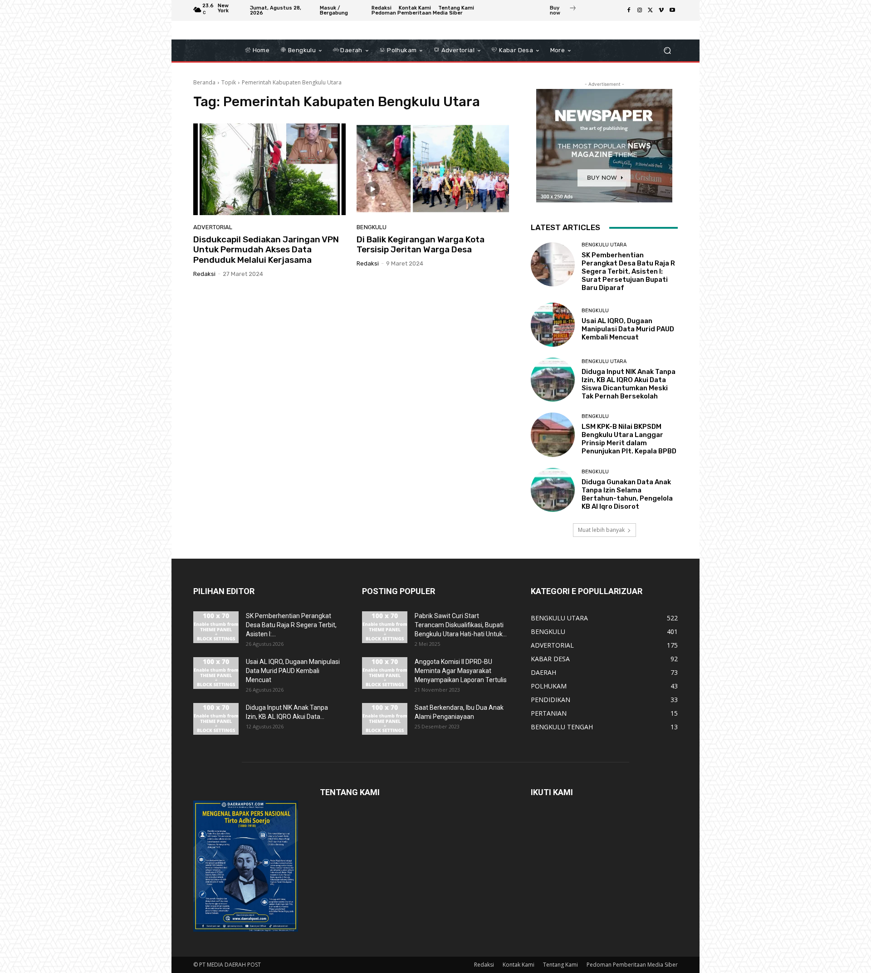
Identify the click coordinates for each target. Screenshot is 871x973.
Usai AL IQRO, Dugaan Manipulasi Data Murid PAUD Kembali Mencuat (628, 329)
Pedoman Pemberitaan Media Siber (632, 964)
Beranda (204, 82)
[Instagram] (639, 10)
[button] (667, 50)
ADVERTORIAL (212, 227)
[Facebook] (628, 10)
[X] (650, 10)
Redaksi (204, 273)
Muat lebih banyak (601, 530)
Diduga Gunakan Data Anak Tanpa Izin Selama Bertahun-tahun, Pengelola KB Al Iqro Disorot (627, 494)
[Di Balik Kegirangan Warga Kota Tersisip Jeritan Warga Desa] (433, 169)
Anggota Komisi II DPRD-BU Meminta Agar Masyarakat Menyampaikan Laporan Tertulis (461, 670)
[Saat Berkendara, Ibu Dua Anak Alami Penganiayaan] (384, 719)
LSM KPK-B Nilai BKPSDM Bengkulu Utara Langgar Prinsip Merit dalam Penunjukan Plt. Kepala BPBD (629, 439)
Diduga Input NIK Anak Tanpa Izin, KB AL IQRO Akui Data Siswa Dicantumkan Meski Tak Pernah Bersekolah (628, 384)
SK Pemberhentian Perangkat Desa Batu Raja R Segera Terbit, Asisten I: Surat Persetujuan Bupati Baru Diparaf (628, 271)
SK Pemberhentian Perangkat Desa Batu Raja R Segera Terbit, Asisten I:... (291, 625)
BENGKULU (372, 227)
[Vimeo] (661, 10)
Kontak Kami (518, 964)
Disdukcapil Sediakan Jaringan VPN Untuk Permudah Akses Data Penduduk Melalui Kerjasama (266, 249)
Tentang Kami (560, 964)
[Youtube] (672, 10)
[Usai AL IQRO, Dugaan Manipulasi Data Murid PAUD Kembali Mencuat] (553, 325)
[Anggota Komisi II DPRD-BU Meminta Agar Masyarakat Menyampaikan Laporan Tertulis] (384, 673)
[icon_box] (563, 11)
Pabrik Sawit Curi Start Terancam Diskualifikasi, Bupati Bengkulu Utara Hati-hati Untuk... (461, 625)
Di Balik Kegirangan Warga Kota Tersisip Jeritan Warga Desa (420, 244)
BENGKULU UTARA (604, 244)
